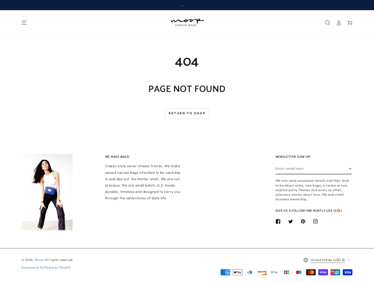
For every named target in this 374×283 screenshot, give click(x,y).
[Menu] (24, 22)
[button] (327, 22)
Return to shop (187, 113)
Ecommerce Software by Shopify (46, 267)
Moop (39, 260)
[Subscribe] (350, 168)
